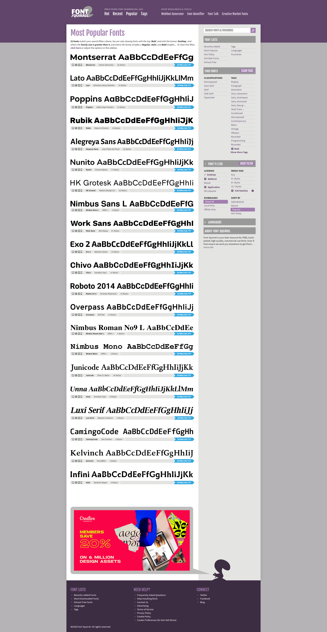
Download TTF (184, 85)
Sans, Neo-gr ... (238, 105)
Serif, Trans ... (237, 109)
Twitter (203, 595)
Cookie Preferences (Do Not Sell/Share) (156, 620)
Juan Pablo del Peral (110, 149)
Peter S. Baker (103, 375)
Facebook (205, 598)
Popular (131, 13)
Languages (236, 50)
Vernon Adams (101, 170)
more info (208, 247)
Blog (202, 602)
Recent (118, 13)
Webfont (210, 179)
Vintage (235, 129)
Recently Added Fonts (85, 595)
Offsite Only (210, 209)
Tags (144, 13)
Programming (238, 140)
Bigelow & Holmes (105, 418)
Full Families (239, 191)
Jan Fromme (106, 439)
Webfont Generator (172, 14)
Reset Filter (246, 163)
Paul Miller (101, 461)
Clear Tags (247, 70)
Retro (234, 125)
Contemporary (238, 121)
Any (233, 174)
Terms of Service (145, 609)
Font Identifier (195, 14)
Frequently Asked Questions (151, 595)
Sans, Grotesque (239, 97)
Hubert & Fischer (101, 128)
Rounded (235, 136)
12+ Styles (236, 186)
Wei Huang (103, 231)
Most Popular (211, 50)
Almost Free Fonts (83, 602)
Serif (206, 89)
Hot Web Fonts (211, 58)
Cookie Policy (144, 616)
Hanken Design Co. (107, 190)
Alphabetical (237, 201)
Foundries (236, 54)
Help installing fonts (147, 598)
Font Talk (213, 14)
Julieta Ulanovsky (106, 65)
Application (212, 187)
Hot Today (209, 54)
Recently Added (212, 46)
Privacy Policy (144, 613)
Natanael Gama (101, 252)
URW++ (105, 210)
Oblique (235, 132)
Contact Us (142, 602)
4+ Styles (235, 178)
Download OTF (184, 65)
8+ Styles (235, 182)
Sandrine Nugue (100, 482)
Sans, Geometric (239, 93)
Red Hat (101, 315)
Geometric (236, 89)
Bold (235, 149)
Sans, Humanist (239, 101)
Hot (106, 13)
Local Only (209, 205)
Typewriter (209, 97)
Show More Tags (239, 152)
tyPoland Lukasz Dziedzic (104, 85)
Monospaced (210, 81)
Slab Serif (208, 93)
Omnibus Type (100, 272)
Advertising (143, 605)
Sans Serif (209, 85)
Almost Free (210, 62)
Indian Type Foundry (105, 107)
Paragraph (236, 85)
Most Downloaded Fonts (86, 598)
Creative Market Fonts (235, 14)
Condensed (237, 113)
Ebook (207, 183)
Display (235, 81)
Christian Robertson (108, 294)
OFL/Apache (210, 191)
